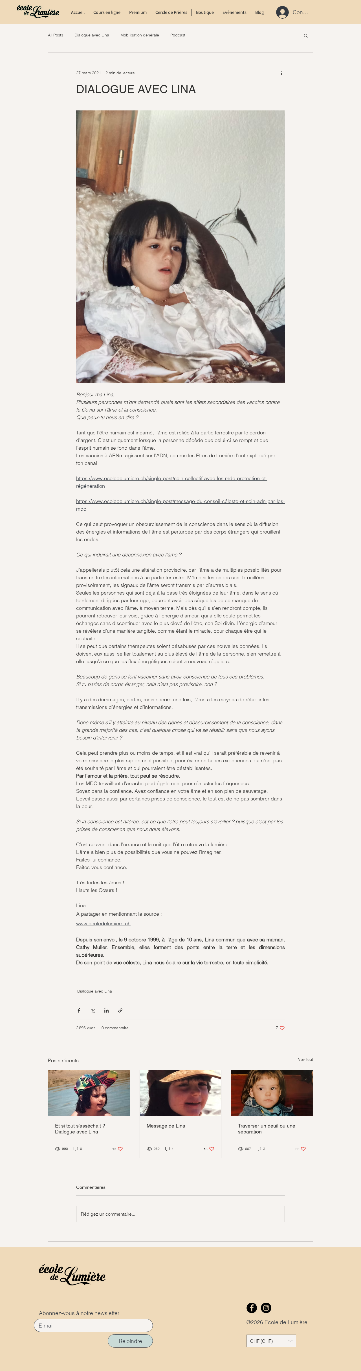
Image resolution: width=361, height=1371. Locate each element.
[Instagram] (266, 1308)
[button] (306, 35)
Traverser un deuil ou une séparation (266, 1129)
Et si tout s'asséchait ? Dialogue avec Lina (80, 1129)
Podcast (177, 35)
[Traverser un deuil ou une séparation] (272, 1093)
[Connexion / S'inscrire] (280, 12)
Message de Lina (166, 1126)
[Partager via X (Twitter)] (92, 1010)
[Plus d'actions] (281, 72)
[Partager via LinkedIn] (106, 1010)
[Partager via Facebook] (79, 1010)
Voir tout (305, 1059)
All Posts (55, 35)
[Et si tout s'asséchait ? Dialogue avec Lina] (89, 1093)
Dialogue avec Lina (91, 35)
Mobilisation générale (139, 35)
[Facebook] (251, 1308)
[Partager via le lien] (120, 1010)
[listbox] (271, 1341)
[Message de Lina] (180, 1093)
